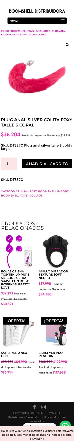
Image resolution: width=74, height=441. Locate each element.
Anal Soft (43, 31)
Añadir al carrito (47, 163)
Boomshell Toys (22, 31)
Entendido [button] (37, 438)
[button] (67, 44)
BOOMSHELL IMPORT (53, 191)
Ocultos (36, 195)
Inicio (5, 31)
